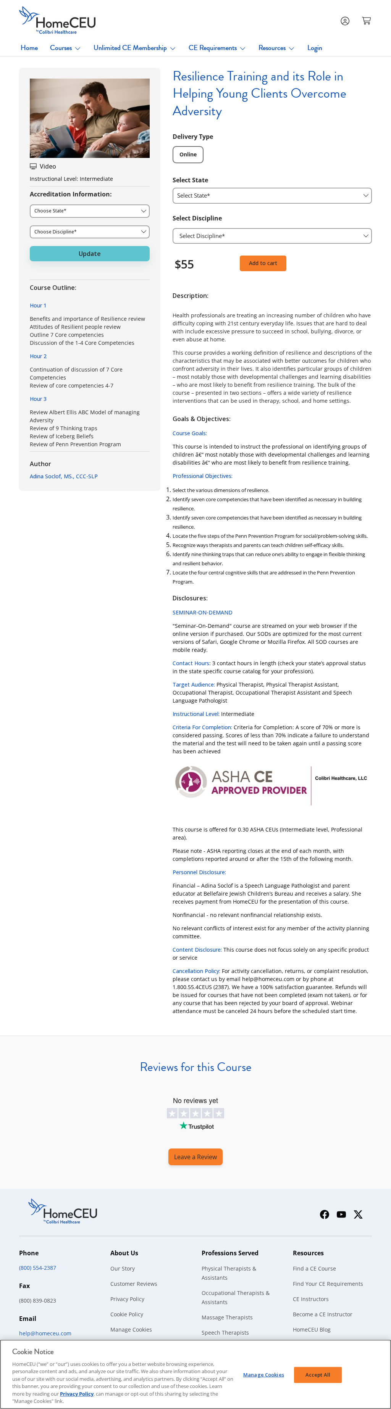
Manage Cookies (131, 1329)
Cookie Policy (126, 1314)
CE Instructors (311, 1299)
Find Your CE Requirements (328, 1283)
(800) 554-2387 (37, 1267)
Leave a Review (195, 1157)
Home (29, 48)
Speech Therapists (225, 1332)
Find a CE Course (314, 1268)
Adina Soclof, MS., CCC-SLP (64, 476)
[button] (367, 20)
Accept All (317, 1374)
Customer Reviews (133, 1283)
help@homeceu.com (45, 1333)
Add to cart (263, 263)
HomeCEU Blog (312, 1329)
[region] (195, 1374)
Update (90, 253)
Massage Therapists (227, 1317)
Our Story (122, 1268)
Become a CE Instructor (322, 1314)
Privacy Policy (127, 1299)
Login (314, 48)
